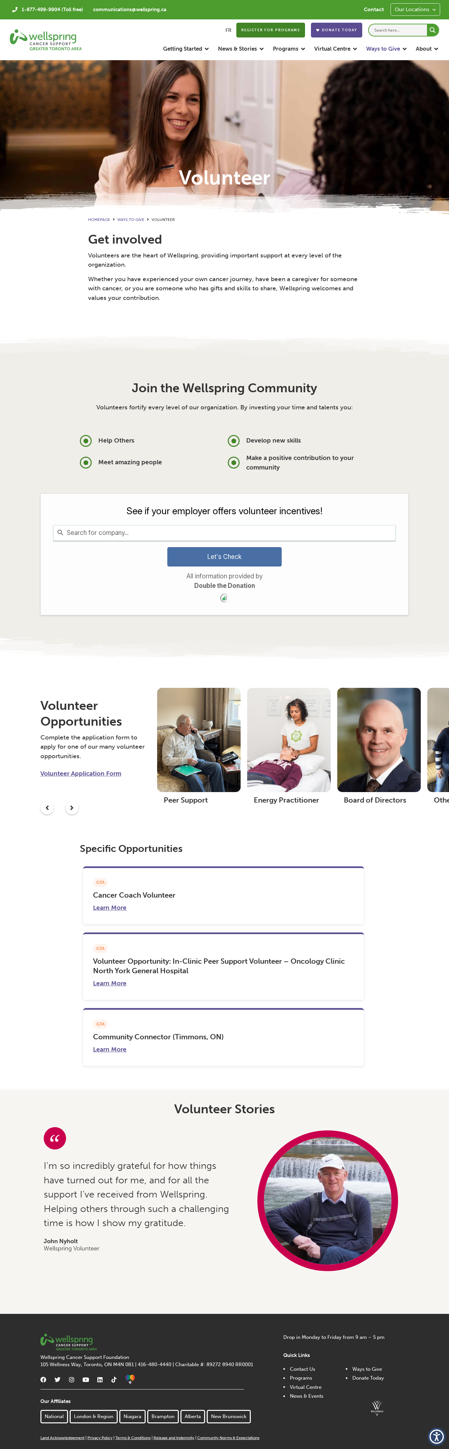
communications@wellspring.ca (129, 9)
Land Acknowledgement (62, 1438)
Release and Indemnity (174, 1438)
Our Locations (412, 9)
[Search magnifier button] (432, 30)
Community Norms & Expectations (228, 1438)
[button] (186, 48)
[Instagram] (72, 1380)
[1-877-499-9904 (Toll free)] (14, 9)
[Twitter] (57, 1380)
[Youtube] (86, 1380)
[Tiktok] (114, 1380)
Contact (374, 9)
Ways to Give (130, 219)
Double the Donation (224, 586)
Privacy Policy (99, 1438)
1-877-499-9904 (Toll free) (52, 9)
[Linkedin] (100, 1380)
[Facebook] (43, 1380)
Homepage (99, 219)
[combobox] (224, 533)
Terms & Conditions (133, 1438)
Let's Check (224, 557)
